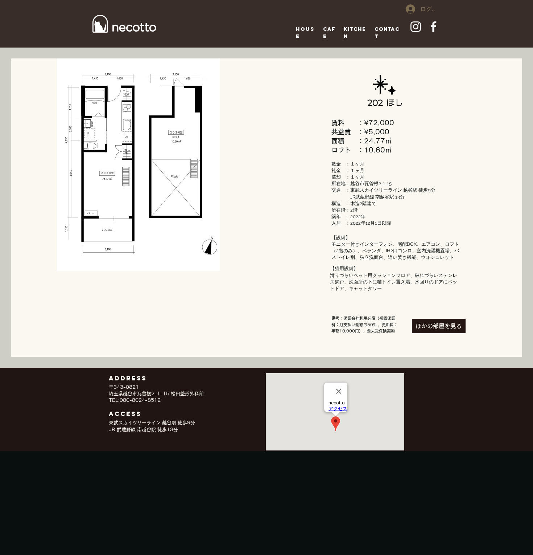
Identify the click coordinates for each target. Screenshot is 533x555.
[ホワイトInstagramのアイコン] (416, 27)
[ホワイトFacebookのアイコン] (433, 27)
